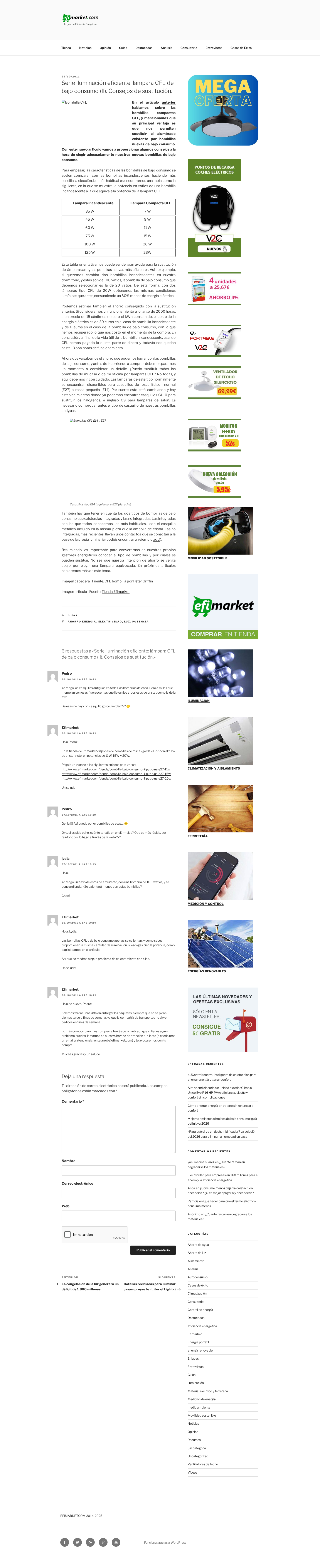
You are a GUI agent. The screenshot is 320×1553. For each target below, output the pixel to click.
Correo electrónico (77, 1183)
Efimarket (195, 1334)
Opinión (105, 48)
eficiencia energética (202, 1326)
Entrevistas (213, 48)
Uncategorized (198, 1456)
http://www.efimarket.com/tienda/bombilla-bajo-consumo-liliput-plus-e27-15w (116, 774)
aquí (156, 539)
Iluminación (196, 1383)
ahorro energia (82, 621)
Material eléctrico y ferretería (208, 1391)
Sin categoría (197, 1448)
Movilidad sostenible (202, 1415)
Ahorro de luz (197, 1252)
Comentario (73, 1101)
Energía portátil (198, 1342)
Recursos (194, 1440)
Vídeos (192, 1472)
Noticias (85, 48)
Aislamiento (196, 1261)
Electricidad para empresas (207, 1175)
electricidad (110, 621)
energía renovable (200, 1350)
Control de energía (200, 1309)
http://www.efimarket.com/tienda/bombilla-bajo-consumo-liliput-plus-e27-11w (116, 769)
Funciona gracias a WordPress (165, 1542)
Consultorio (188, 48)
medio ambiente (199, 1407)
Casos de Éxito (241, 48)
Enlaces (193, 1358)
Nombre (68, 1161)
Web (65, 1206)
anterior (169, 102)
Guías (123, 48)
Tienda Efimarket (116, 592)
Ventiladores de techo (203, 1464)
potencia (140, 621)
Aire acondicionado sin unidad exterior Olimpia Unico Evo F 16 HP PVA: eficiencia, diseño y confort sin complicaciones (220, 1092)
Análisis (166, 48)
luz (127, 621)
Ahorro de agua (198, 1244)
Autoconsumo (197, 1277)
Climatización (197, 1293)
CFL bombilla (115, 581)
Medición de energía (202, 1399)
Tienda (66, 48)
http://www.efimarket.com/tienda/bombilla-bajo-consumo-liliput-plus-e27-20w (116, 778)
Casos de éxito (198, 1285)
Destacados (143, 48)
